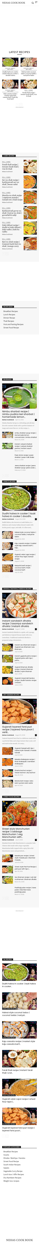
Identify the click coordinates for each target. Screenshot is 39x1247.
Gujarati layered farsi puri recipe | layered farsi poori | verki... (18, 729)
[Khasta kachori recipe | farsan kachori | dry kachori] (7, 773)
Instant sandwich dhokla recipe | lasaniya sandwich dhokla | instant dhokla (17, 623)
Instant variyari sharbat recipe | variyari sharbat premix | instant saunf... (23, 446)
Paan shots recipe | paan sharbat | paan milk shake (24, 456)
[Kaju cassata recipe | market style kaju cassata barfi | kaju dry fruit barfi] (10, 84)
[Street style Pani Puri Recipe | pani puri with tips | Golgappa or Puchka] (7, 869)
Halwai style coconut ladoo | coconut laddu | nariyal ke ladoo (28, 73)
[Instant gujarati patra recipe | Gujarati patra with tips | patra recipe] (7, 659)
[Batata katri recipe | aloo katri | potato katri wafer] (7, 783)
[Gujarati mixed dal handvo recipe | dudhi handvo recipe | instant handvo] (7, 681)
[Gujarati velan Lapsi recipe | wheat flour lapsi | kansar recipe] (7, 557)
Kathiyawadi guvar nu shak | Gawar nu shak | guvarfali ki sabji (12, 212)
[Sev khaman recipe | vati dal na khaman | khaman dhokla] (7, 880)
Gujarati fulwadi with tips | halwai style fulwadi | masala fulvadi (25, 750)
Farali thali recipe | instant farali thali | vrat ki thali (29, 94)
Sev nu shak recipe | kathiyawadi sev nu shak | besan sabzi (10, 182)
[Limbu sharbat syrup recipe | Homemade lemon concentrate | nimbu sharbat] (7, 435)
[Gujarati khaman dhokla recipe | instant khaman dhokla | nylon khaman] (7, 670)
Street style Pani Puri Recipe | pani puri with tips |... (26, 868)
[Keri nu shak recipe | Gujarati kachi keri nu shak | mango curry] (30, 243)
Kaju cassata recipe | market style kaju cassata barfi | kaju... (25, 545)
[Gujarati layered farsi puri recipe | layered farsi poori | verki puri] (19, 711)
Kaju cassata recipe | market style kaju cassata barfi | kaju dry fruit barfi (10, 96)
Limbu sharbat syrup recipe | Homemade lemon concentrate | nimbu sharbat (26, 435)
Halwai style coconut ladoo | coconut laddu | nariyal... (16, 1014)
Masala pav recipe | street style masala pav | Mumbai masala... (25, 858)
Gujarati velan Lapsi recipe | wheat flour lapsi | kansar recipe (25, 556)
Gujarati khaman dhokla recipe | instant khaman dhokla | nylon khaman (24, 669)
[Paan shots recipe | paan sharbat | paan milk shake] (7, 457)
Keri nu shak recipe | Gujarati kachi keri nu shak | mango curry (11, 243)
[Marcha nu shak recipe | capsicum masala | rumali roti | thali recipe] (30, 197)
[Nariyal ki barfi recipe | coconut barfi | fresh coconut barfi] (7, 568)
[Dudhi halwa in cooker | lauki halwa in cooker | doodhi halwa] (10, 62)
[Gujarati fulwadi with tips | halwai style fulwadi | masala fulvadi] (7, 751)
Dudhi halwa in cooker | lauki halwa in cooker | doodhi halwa (10, 73)
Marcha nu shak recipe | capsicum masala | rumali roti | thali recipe (12, 197)
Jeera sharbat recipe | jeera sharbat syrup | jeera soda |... (25, 466)
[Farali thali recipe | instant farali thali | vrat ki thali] (29, 84)
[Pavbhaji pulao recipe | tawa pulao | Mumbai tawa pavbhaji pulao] (7, 890)
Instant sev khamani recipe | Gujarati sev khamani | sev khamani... (25, 647)
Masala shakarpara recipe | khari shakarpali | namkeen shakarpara (25, 761)
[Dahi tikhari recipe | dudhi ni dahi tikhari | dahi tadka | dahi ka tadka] (30, 228)
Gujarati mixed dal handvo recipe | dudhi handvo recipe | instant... (25, 680)
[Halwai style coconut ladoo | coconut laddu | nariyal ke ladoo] (29, 62)
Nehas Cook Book (7, 171)
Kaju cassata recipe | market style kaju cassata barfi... (18, 1042)
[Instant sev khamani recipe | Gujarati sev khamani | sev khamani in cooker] (7, 647)
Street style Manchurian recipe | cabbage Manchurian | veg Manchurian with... (16, 833)
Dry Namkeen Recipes (9, 1124)
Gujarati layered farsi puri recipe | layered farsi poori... (18, 1129)
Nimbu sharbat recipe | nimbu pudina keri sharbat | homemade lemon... (18, 414)
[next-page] (21, 104)
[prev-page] (17, 104)
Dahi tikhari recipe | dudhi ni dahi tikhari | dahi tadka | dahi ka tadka (11, 228)
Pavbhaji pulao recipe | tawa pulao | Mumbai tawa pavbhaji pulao (25, 890)
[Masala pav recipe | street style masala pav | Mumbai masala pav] (7, 858)
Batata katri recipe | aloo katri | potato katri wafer (24, 782)
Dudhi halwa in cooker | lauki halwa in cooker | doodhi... (18, 515)
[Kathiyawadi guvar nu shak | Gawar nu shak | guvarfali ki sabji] (30, 212)
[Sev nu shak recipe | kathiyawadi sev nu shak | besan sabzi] (30, 182)
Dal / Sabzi (29, 90)
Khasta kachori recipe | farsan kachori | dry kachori (25, 771)
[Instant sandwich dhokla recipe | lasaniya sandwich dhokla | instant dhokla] (19, 605)
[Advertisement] (19, 28)
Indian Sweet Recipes (10, 69)
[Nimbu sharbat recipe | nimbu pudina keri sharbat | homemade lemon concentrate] (19, 396)
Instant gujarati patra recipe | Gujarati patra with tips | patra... (26, 658)
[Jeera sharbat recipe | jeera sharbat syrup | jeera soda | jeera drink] (7, 467)
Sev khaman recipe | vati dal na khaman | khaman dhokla (25, 878)
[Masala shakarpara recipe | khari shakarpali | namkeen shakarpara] (7, 762)
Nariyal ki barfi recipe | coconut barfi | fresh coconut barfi (23, 567)
